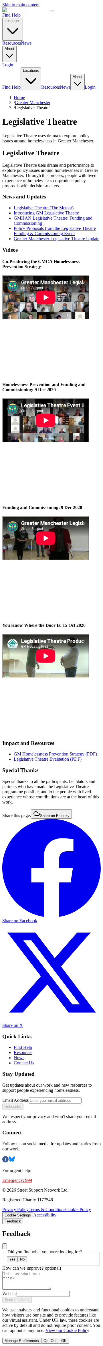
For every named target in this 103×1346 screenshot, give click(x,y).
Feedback (13, 1221)
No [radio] (22, 1259)
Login (7, 64)
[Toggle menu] (52, 11)
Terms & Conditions (47, 1209)
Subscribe (13, 1106)
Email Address (15, 1100)
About (9, 49)
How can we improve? (31, 1268)
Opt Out (50, 1341)
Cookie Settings (18, 1215)
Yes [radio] (12, 1259)
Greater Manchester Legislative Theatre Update (56, 238)
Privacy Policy (15, 1209)
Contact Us (24, 1062)
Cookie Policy (78, 1209)
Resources (11, 43)
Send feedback (17, 1300)
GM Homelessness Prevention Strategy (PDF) (55, 753)
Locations (13, 21)
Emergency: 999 (17, 1180)
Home (19, 97)
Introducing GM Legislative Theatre (46, 212)
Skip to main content (20, 4)
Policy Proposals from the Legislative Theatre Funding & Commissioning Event (55, 231)
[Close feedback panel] (4, 1246)
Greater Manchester (32, 102)
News (26, 43)
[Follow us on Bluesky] (12, 1160)
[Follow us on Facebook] (5, 1160)
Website (9, 1293)
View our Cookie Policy (67, 1330)
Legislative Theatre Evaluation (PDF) (48, 759)
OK (64, 1341)
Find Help (11, 15)
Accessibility (44, 1214)
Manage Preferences (22, 1341)
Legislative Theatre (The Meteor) (44, 207)
